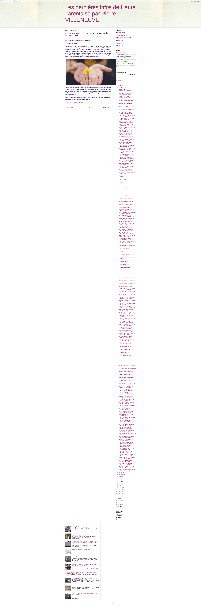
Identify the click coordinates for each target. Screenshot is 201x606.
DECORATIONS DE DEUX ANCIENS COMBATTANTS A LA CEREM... (126, 431)
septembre (121, 474)
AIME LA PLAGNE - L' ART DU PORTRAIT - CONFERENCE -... (126, 113)
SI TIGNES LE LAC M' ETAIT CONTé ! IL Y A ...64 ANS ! (83, 586)
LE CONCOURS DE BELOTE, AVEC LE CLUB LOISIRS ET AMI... (127, 264)
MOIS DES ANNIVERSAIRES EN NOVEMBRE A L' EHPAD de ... (126, 199)
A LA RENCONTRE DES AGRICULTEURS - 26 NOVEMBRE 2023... (127, 257)
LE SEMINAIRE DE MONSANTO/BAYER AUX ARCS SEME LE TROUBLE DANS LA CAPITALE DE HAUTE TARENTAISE (85, 542)
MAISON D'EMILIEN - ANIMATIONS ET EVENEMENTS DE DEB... (127, 110)
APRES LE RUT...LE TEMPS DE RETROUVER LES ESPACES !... (126, 239)
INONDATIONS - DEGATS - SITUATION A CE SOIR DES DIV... (127, 352)
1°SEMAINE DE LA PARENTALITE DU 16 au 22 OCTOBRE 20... (127, 400)
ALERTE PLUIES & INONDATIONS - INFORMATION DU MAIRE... (126, 375)
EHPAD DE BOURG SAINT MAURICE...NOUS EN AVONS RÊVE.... (126, 393)
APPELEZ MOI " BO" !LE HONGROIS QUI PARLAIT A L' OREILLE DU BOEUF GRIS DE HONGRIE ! (85, 535)
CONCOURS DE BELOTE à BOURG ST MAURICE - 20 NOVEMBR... (127, 289)
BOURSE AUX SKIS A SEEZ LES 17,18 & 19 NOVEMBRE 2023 (127, 449)
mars (120, 485)
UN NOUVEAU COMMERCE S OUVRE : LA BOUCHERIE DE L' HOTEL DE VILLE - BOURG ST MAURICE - (85, 565)
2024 (119, 84)
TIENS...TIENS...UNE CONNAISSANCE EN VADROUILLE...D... (127, 236)
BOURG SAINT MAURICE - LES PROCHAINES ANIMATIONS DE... (126, 104)
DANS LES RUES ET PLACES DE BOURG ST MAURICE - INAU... (126, 205)
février (120, 487)
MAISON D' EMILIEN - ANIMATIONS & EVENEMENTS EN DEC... (127, 149)
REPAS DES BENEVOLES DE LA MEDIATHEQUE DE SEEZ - (126, 202)
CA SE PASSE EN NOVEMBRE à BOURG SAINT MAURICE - (126, 269)
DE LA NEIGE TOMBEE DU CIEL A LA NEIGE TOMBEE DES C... (127, 164)
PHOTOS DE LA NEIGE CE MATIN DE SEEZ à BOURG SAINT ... (127, 146)
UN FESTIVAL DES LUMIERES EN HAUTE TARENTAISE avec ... (126, 328)
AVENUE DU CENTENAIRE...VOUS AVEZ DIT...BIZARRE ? (126, 357)
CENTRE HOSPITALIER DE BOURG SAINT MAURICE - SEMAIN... (126, 372)
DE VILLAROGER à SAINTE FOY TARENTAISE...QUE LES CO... (126, 452)
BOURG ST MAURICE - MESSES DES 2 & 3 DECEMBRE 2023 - (127, 184)
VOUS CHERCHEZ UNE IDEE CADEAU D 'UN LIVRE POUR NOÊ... (127, 319)
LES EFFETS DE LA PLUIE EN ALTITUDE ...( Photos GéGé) (125, 337)
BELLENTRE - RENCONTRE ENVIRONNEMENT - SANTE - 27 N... (127, 245)
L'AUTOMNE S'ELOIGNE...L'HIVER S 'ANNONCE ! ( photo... (126, 415)
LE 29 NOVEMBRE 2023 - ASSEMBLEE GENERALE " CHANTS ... (127, 213)
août (120, 476)
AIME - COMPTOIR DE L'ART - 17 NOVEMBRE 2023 (126, 409)
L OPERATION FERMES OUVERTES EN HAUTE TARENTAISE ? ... (126, 210)
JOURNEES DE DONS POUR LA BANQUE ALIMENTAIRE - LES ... (126, 190)
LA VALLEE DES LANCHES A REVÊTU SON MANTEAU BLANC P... (127, 437)
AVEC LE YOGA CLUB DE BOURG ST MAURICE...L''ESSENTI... (127, 116)
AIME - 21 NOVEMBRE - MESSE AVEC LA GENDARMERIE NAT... (127, 340)
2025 (119, 82)
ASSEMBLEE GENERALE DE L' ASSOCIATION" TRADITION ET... (126, 122)
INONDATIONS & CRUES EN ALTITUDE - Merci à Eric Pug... (127, 369)
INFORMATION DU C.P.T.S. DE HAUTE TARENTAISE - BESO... (127, 284)
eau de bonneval (121, 35)
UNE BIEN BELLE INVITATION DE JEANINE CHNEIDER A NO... (126, 94)
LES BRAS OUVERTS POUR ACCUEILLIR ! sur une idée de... (126, 233)
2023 (119, 85)
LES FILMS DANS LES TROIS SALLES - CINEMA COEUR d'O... (127, 119)
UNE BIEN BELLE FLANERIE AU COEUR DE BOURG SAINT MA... (126, 272)
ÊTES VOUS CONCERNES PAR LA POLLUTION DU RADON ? (126, 266)
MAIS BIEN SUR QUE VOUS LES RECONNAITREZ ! (126, 440)
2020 (119, 495)
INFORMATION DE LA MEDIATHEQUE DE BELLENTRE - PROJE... (127, 470)
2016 (119, 502)
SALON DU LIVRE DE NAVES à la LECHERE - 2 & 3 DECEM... (126, 125)
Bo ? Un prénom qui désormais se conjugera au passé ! (83, 556)
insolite (118, 40)
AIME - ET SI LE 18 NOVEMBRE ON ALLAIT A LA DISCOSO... (126, 403)
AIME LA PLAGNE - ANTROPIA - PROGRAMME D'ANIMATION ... (126, 131)
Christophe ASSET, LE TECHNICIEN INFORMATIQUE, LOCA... (126, 187)
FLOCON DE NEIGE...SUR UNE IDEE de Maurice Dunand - (127, 418)
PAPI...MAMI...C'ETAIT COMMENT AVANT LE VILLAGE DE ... (126, 397)
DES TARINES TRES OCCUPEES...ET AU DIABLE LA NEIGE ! (127, 134)
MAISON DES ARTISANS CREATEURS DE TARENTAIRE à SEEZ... (127, 242)
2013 (119, 508)
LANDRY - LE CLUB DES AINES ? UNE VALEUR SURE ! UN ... (127, 128)
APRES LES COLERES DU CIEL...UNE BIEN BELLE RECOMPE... (127, 346)
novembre (121, 89)
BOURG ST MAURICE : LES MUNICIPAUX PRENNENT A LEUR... (127, 307)
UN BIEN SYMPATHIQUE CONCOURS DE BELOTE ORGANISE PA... (127, 412)
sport (118, 46)
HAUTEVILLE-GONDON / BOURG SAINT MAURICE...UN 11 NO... (126, 455)
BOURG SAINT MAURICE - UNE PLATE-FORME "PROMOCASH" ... (126, 91)
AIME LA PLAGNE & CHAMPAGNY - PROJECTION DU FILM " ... (126, 182)
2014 (119, 506)
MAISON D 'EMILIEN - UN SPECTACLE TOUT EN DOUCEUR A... (127, 313)
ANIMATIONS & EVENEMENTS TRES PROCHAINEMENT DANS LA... (127, 425)
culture (118, 34)
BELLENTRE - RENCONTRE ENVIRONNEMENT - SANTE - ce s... (127, 158)
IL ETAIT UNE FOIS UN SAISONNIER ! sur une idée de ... (127, 316)
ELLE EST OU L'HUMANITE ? (125, 207)
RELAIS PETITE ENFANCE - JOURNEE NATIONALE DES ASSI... (127, 334)
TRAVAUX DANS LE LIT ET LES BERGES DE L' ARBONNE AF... (126, 428)
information (119, 38)
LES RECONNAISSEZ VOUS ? (125, 221)
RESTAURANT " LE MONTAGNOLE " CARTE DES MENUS (126, 467)
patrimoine (119, 43)
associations (120, 32)
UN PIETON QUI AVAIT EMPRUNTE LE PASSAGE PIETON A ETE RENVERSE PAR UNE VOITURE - (84, 579)
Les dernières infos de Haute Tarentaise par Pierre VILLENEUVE (100, 13)
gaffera (104, 603)
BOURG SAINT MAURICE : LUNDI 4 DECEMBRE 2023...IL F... (126, 140)
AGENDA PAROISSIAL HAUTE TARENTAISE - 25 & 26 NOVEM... (126, 227)
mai (120, 481)
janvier (120, 489)
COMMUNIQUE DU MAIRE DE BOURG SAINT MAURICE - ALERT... (127, 384)
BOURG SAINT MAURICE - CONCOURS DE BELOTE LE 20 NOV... (126, 421)
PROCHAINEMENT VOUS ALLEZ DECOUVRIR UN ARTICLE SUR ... (126, 278)
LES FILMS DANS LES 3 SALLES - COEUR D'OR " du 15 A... (126, 381)
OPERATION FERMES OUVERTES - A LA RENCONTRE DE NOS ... (127, 281)
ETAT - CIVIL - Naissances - (123, 37)
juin (120, 480)
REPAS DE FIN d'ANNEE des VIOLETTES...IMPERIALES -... (125, 193)
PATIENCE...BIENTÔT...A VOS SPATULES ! (125, 196)
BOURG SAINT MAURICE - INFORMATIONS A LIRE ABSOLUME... (124, 98)
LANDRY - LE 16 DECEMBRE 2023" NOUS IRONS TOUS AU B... (126, 107)
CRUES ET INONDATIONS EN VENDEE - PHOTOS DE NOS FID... (127, 349)
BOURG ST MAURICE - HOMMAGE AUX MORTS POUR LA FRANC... (126, 298)
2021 (119, 493)
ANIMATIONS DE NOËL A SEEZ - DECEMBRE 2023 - (126, 261)
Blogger (112, 603)
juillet (120, 478)
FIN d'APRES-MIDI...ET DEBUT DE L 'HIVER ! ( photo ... (126, 179)
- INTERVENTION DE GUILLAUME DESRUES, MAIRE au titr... (126, 461)
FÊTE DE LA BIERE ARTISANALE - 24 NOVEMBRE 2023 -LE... (127, 310)
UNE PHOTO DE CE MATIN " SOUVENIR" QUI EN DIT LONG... (126, 322)
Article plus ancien (107, 107)
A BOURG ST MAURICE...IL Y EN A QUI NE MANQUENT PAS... (127, 248)
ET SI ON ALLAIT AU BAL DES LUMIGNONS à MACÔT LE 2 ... (126, 360)
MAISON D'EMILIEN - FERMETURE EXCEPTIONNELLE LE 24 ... (126, 219)
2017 (119, 500)
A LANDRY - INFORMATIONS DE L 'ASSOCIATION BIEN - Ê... (126, 101)
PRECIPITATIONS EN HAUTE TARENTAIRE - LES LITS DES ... (126, 390)
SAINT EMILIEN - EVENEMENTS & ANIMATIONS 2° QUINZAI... (126, 387)
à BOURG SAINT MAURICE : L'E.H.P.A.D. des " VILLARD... (125, 343)
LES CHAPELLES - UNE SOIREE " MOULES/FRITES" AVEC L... (126, 137)
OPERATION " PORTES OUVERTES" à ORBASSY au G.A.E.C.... (127, 167)
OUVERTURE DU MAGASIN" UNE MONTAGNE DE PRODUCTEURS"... (127, 161)
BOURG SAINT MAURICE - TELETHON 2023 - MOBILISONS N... (127, 173)
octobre (120, 472)
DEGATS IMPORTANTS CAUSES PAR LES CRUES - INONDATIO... (127, 366)
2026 (119, 80)
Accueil (88, 107)
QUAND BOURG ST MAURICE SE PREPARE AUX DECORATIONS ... (126, 443)
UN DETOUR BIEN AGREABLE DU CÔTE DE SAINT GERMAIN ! (126, 354)
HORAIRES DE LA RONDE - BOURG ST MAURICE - (83, 549)
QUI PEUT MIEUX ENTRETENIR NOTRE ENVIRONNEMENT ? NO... (127, 254)
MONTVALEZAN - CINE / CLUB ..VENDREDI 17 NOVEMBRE (125, 464)
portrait (118, 45)
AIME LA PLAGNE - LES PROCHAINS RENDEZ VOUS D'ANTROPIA (127, 224)
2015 (119, 504)
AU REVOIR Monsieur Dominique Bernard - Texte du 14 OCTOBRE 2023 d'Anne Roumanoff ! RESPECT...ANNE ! (80, 573)
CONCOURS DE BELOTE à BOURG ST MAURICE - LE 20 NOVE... (127, 458)
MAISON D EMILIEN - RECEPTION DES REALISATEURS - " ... (127, 275)
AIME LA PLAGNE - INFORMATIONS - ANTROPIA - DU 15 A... (127, 378)
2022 (119, 491)
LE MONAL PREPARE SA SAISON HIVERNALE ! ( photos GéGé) (126, 170)
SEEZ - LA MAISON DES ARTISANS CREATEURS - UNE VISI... (126, 155)
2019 (119, 497)
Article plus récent (69, 107)
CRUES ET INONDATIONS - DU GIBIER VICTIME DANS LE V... (127, 301)
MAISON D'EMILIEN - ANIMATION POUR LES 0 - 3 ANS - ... (126, 143)
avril (120, 483)
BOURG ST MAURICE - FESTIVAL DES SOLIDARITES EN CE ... (127, 304)
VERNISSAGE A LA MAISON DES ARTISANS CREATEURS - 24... (126, 230)
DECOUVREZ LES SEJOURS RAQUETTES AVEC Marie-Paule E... (127, 216)
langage (119, 42)
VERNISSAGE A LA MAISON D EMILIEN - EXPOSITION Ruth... (127, 363)
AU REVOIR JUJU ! (76, 526)
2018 (119, 498)
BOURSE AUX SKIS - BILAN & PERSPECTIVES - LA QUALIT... (126, 446)
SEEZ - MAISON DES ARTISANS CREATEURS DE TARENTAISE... (126, 331)
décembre (121, 87)
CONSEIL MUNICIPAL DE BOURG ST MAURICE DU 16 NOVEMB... (127, 325)
